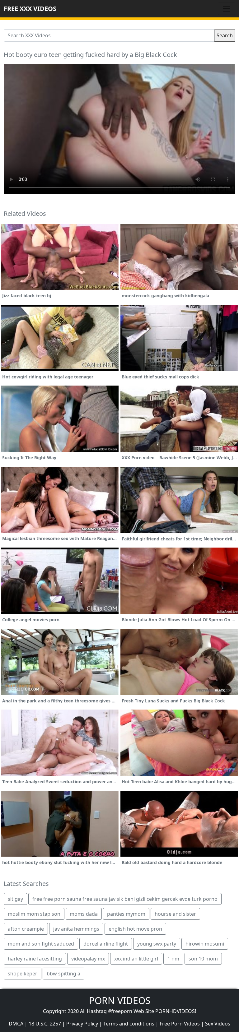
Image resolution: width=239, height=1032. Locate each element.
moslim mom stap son (34, 913)
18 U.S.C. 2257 (45, 1023)
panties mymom (126, 913)
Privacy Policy (82, 1023)
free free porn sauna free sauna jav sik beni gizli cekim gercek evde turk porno (125, 898)
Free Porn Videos (180, 1023)
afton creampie (26, 928)
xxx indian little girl (136, 958)
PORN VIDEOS (119, 1000)
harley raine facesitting (35, 958)
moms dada (84, 913)
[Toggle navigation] (226, 8)
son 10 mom (203, 958)
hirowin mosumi (204, 943)
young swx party (156, 943)
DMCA (16, 1023)
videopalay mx (88, 958)
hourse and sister (175, 913)
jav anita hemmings (76, 928)
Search (225, 35)
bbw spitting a (63, 973)
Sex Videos (217, 1023)
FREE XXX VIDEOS (30, 8)
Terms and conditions (128, 1023)
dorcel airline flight (105, 943)
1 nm (173, 958)
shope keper (22, 973)
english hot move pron (135, 928)
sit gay (15, 898)
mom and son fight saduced (41, 943)
